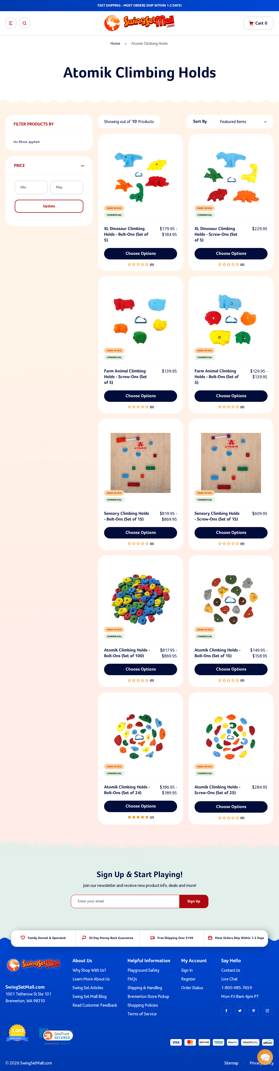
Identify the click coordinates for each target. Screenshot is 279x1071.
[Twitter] (240, 1011)
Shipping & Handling (145, 988)
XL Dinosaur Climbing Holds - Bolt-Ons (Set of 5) (126, 235)
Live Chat (229, 979)
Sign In (187, 970)
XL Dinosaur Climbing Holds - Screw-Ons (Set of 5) (216, 235)
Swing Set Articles (87, 988)
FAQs (132, 979)
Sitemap (231, 1063)
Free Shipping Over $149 (175, 938)
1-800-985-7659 (236, 988)
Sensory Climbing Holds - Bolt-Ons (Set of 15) (126, 516)
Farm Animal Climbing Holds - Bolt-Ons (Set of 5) (217, 377)
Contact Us (230, 970)
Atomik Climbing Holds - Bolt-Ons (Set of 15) (217, 653)
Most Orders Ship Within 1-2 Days (239, 938)
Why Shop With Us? (89, 970)
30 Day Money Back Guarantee (111, 938)
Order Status (192, 988)
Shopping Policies (143, 1005)
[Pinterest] (253, 1011)
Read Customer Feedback (94, 1005)
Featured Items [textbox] (233, 121)
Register (188, 979)
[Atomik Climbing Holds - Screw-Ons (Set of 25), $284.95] (231, 736)
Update (49, 206)
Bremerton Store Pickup (148, 996)
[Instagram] (267, 1011)
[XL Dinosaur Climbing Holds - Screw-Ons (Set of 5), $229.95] (231, 178)
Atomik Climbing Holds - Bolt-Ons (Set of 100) (127, 653)
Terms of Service (142, 1014)
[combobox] (247, 122)
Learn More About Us (91, 979)
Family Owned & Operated (47, 938)
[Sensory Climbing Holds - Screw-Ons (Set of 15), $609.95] (231, 463)
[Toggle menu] (10, 23)
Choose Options (141, 254)
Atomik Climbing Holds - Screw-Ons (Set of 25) (217, 790)
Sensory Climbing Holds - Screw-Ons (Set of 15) (217, 516)
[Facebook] (226, 1011)
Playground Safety (143, 970)
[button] (56, 1037)
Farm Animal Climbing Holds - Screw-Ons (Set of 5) (125, 377)
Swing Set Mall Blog (89, 996)
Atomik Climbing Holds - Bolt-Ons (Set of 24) (127, 790)
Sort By (200, 121)
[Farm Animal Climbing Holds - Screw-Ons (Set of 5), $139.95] (141, 320)
